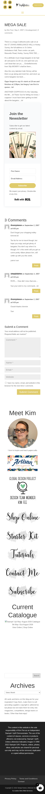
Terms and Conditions (28, 779)
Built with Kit (22, 199)
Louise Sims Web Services (23, 791)
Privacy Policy (10, 779)
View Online (17, 627)
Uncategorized (30, 30)
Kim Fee (10, 30)
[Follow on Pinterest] (5, 7)
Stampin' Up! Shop (38, 5)
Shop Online (28, 627)
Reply (36, 265)
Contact (21, 781)
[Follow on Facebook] (5, 2)
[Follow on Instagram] (10, 2)
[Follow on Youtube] (10, 7)
